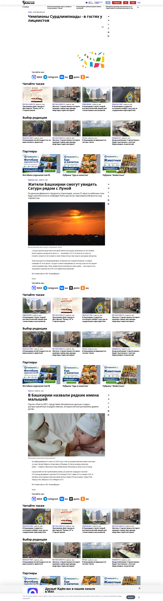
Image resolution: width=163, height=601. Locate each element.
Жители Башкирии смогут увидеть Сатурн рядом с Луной (59, 7)
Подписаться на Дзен (98, 3)
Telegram (117, 2)
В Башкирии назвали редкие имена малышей (88, 7)
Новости (31, 391)
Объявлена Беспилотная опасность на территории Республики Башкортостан (119, 7)
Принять (131, 597)
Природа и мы (33, 180)
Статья (26, 7)
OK (126, 2)
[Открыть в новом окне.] (37, 77)
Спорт (30, 12)
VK (108, 2)
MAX (132, 2)
